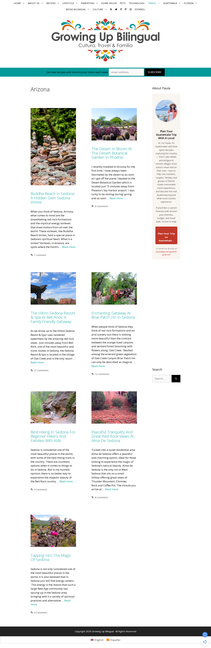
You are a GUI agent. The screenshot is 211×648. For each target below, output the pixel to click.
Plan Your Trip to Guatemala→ (166, 237)
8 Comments (101, 206)
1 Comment (40, 255)
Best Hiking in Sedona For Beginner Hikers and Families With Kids (53, 436)
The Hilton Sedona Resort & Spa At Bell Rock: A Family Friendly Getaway (53, 317)
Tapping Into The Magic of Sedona (51, 557)
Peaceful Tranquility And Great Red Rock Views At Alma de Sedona (112, 436)
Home (17, 3)
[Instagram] (130, 9)
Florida (189, 3)
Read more (68, 247)
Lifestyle (68, 3)
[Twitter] (116, 9)
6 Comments (40, 612)
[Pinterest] (125, 9)
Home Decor (109, 3)
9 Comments (40, 489)
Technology (137, 3)
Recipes (51, 3)
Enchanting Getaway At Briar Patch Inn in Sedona (113, 315)
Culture (98, 9)
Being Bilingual (76, 9)
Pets (123, 3)
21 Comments (41, 370)
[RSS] (111, 9)
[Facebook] (121, 9)
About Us (33, 3)
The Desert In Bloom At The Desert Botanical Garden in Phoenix (111, 153)
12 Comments (102, 374)
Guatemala (170, 3)
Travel (152, 3)
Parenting (87, 3)
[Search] (176, 378)
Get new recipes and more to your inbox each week (77, 72)
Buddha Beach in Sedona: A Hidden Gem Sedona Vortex (53, 198)
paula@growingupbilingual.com (166, 253)
